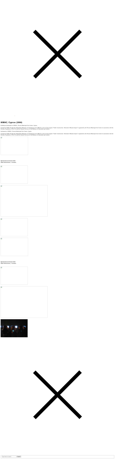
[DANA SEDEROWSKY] (15, 115)
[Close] (57, 113)
